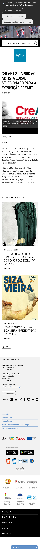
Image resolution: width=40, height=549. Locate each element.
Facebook (24, 399)
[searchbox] (20, 43)
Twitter (20, 399)
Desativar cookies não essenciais (17, 22)
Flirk (37, 399)
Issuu (28, 399)
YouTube (33, 400)
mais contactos (8, 393)
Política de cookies (26, 5)
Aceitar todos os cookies (14, 16)
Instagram (16, 399)
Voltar (7, 347)
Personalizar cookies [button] (12, 10)
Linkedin (11, 399)
